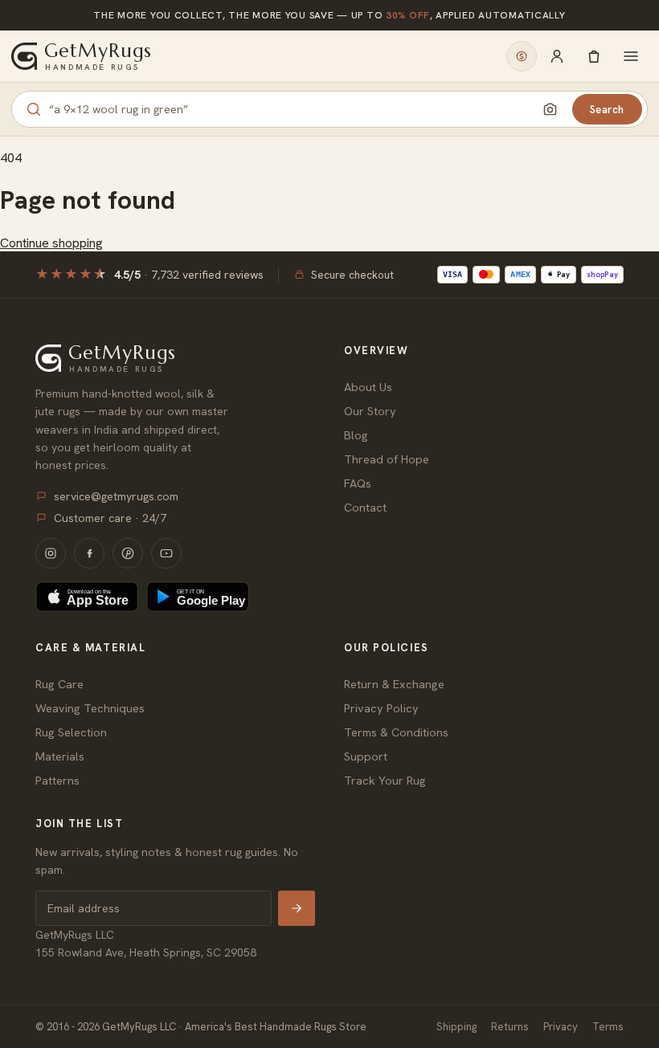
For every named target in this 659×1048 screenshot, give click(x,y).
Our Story (370, 410)
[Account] (557, 56)
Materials (59, 756)
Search (607, 109)
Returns (510, 1027)
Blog (356, 434)
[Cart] (594, 56)
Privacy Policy (381, 708)
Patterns (57, 780)
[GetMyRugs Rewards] (521, 56)
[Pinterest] (128, 553)
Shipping (456, 1027)
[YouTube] (166, 553)
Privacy (560, 1027)
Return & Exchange (394, 683)
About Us (368, 386)
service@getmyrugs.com (116, 496)
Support (365, 756)
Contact (365, 507)
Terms (608, 1027)
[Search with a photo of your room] (550, 109)
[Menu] (631, 56)
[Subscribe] (296, 908)
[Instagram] (50, 553)
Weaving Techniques (90, 708)
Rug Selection (71, 732)
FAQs (357, 483)
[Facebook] (89, 553)
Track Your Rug (385, 780)
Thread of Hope (386, 459)
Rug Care (59, 683)
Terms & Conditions (396, 732)
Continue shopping (51, 242)
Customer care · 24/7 (110, 518)
